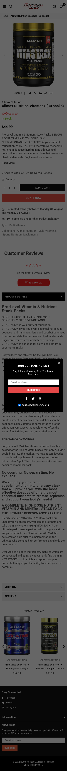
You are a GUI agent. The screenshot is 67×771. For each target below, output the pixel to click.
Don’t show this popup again (35, 405)
